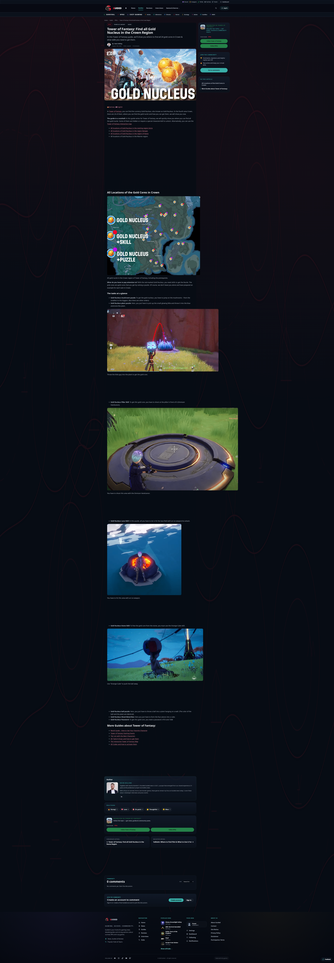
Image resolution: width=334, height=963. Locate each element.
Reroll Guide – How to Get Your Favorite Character (129, 731)
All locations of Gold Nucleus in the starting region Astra (132, 128)
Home (126, 8)
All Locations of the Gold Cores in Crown (213, 84)
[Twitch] (130, 958)
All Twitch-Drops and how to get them (125, 739)
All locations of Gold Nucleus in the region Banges (129, 131)
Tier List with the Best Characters (123, 736)
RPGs (116, 20)
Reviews (149, 8)
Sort (180, 881)
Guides (140, 8)
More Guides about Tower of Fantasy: (215, 89)
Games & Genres (172, 8)
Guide (111, 20)
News (133, 8)
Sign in (189, 900)
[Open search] (216, 8)
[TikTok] (122, 958)
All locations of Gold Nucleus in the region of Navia (129, 134)
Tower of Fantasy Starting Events (123, 733)
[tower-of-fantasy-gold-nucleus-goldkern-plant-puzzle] (162, 340)
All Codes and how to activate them (124, 744)
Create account (176, 900)
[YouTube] (126, 958)
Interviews (159, 8)
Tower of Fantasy (119, 24)
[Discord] (115, 958)
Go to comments (214, 70)
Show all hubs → (166, 949)
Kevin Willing (118, 43)
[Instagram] (118, 958)
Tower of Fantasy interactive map (119, 124)
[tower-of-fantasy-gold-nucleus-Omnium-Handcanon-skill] (172, 449)
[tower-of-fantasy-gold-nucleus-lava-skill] (144, 559)
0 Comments (136, 46)
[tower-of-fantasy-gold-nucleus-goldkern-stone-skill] (155, 655)
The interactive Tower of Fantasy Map (124, 741)
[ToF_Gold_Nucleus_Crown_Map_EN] (153, 235)
